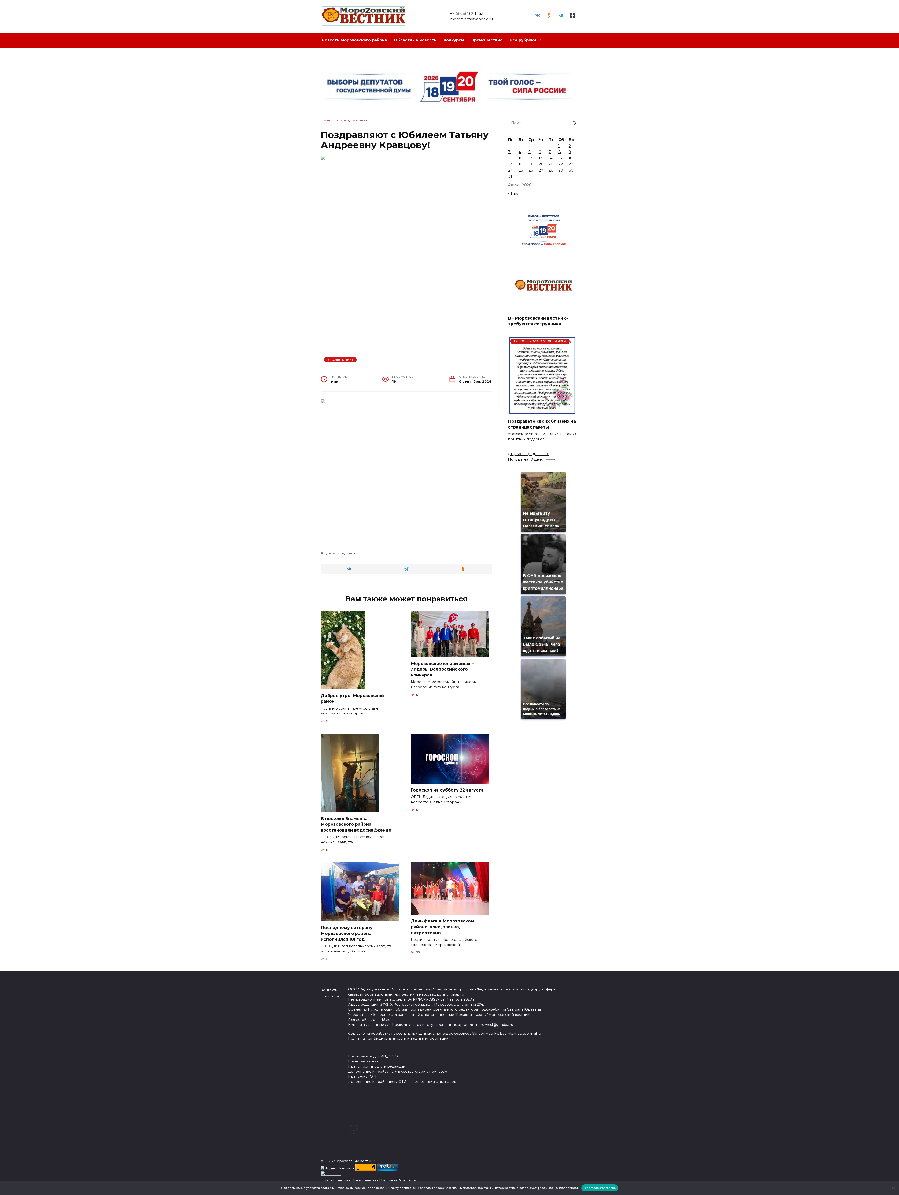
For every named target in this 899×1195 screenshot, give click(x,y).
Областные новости (415, 40)
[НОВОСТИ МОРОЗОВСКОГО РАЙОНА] (542, 412)
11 (520, 158)
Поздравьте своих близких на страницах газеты (542, 424)
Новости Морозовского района (354, 40)
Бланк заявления (363, 1061)
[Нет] (893, 1188)
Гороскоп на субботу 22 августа (447, 790)
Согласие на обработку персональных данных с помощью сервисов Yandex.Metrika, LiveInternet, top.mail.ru (444, 1033)
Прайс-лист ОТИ (363, 1076)
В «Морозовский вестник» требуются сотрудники (538, 320)
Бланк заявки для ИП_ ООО (373, 1056)
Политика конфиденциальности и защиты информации (398, 1038)
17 (510, 164)
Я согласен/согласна (600, 1188)
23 (571, 164)
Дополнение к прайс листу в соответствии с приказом (397, 1071)
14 (550, 158)
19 (530, 164)
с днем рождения (339, 553)
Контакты (329, 990)
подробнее (376, 1188)
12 (530, 158)
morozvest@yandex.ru (471, 19)
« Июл (514, 193)
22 (560, 164)
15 (560, 158)
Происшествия (487, 40)
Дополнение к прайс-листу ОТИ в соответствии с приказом (402, 1081)
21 (550, 164)
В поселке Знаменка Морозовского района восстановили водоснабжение (356, 824)
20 (541, 164)
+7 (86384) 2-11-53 (466, 13)
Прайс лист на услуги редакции (376, 1066)
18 (521, 164)
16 (570, 158)
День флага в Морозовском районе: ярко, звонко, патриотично (442, 927)
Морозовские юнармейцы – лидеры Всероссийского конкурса (442, 669)
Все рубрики (523, 40)
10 (510, 158)
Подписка (330, 996)
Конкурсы (454, 40)
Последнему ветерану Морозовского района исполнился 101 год (346, 933)
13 (540, 158)
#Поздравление (340, 359)
